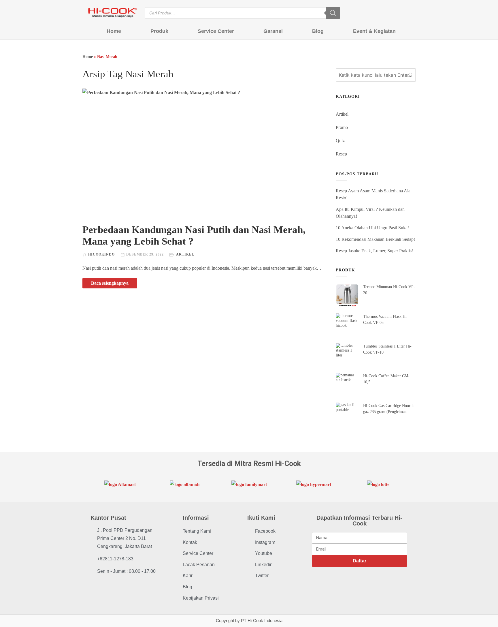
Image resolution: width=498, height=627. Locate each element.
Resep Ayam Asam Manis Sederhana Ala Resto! (373, 194)
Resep (341, 153)
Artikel (185, 254)
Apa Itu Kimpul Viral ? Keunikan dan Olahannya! (370, 213)
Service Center (216, 31)
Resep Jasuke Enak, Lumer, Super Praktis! (374, 250)
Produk (159, 31)
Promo (342, 127)
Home (114, 31)
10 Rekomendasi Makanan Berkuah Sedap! (375, 239)
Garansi (273, 31)
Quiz (340, 140)
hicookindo (101, 254)
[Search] (333, 13)
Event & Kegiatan (374, 31)
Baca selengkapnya (110, 283)
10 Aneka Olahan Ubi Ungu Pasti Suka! (372, 227)
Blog (318, 31)
